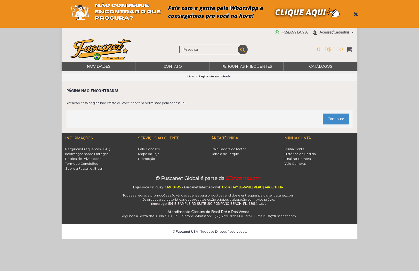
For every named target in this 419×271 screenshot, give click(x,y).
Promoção (146, 159)
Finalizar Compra (297, 159)
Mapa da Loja (148, 154)
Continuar (336, 119)
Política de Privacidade (83, 159)
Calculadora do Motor (228, 149)
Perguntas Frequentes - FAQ (87, 149)
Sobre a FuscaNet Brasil (84, 168)
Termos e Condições (81, 163)
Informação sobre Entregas (86, 154)
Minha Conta (294, 149)
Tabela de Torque (225, 154)
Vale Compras (295, 163)
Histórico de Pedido (300, 154)
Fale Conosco (149, 149)
